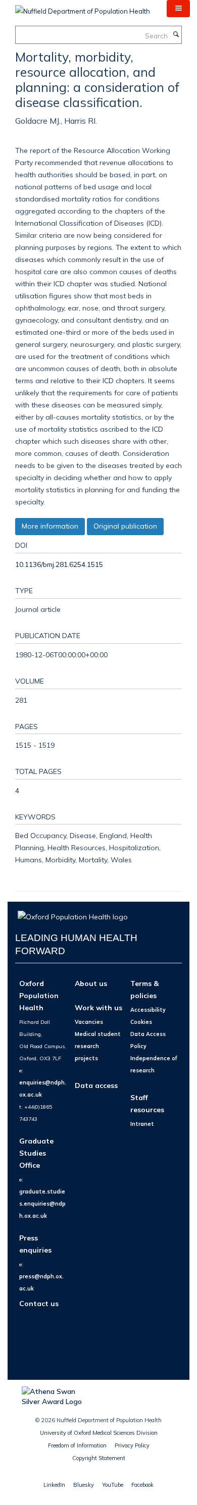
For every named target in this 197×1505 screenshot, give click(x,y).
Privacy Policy (132, 1445)
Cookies (141, 1021)
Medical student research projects (98, 1046)
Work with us (98, 1007)
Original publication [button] (125, 526)
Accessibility (148, 1009)
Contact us (39, 1303)
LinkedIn (54, 1484)
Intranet (142, 1123)
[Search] (175, 34)
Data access (96, 1085)
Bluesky (83, 1484)
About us (91, 983)
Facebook (142, 1484)
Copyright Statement (98, 1458)
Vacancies (89, 1021)
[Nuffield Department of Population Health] (82, 8)
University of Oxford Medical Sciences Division (99, 1432)
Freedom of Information (77, 1445)
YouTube (112, 1484)
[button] (178, 8)
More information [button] (50, 526)
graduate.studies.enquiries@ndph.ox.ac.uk (42, 1203)
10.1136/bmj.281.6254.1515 (59, 564)
